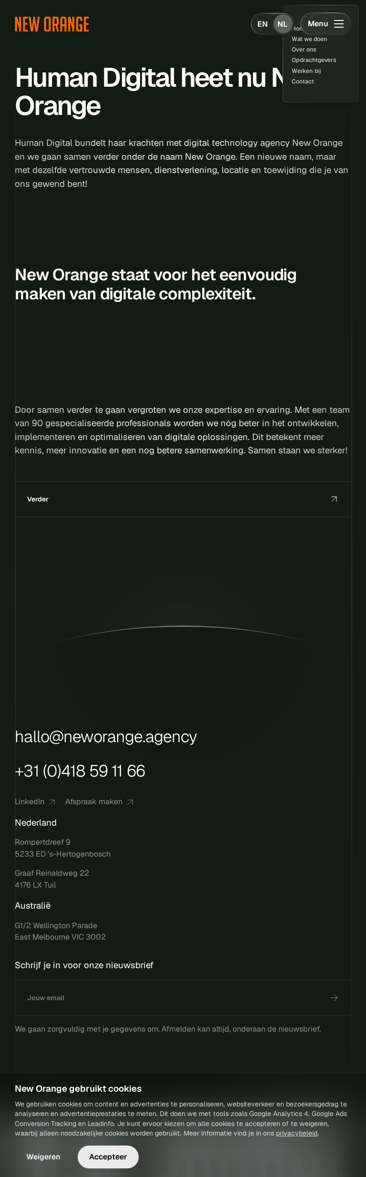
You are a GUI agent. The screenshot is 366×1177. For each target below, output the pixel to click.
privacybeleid (296, 1133)
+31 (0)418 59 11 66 (80, 770)
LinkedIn (29, 802)
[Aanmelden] (334, 998)
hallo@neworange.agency (106, 737)
